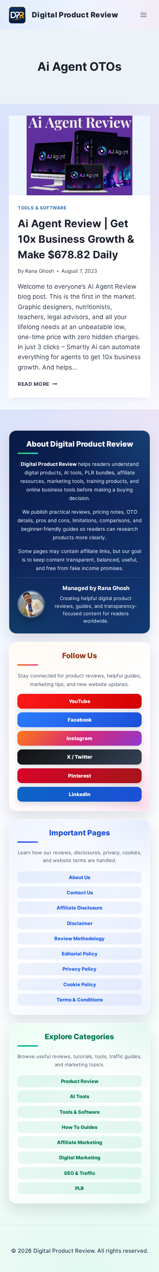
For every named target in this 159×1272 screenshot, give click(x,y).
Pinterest (79, 776)
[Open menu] (143, 14)
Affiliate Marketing (79, 1142)
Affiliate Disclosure (79, 908)
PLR (79, 1188)
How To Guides (79, 1127)
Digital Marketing (79, 1157)
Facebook (80, 720)
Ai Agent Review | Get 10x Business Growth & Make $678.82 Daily (76, 239)
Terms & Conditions (80, 1000)
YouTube (79, 701)
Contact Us (80, 892)
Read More (37, 384)
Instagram (79, 738)
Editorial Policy (80, 954)
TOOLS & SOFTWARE (42, 208)
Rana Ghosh (39, 271)
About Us (79, 877)
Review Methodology (79, 938)
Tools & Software (80, 1112)
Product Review (79, 1081)
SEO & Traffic (79, 1173)
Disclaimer (79, 923)
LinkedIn (80, 794)
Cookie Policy (79, 984)
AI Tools (79, 1096)
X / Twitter (79, 757)
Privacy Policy (79, 969)
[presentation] (79, 155)
